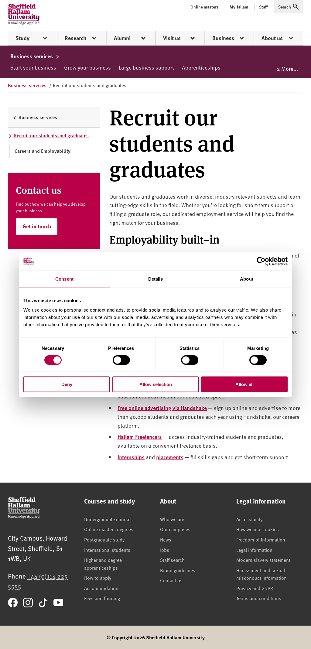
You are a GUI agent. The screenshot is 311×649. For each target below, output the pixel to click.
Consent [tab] (64, 278)
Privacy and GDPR (254, 588)
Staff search (172, 559)
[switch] (121, 360)
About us (272, 38)
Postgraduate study (104, 539)
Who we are (172, 519)
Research (75, 38)
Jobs (164, 549)
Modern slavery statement (263, 559)
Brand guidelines (177, 570)
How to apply (97, 577)
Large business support (146, 67)
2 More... (287, 68)
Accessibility (249, 519)
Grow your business (87, 67)
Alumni (122, 38)
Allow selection (155, 384)
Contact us (171, 580)
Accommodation (101, 588)
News (165, 539)
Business (223, 38)
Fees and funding (102, 598)
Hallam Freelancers (140, 436)
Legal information (254, 549)
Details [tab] (155, 278)
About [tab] (246, 278)
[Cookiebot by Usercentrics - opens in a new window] (261, 261)
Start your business (33, 67)
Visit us (172, 38)
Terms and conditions (258, 598)
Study (22, 38)
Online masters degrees (108, 529)
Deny (66, 384)
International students (107, 549)
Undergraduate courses (108, 519)
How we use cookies (257, 529)
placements (169, 457)
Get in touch (36, 226)
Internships (131, 457)
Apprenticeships (201, 67)
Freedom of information (260, 539)
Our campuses (175, 529)
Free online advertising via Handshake (162, 408)
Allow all (244, 384)
